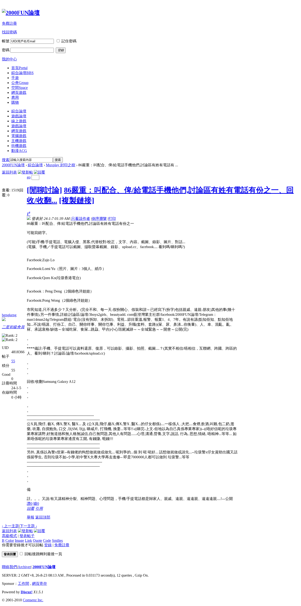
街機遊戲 (18, 146)
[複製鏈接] (76, 200)
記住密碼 (68, 41)
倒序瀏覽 (99, 219)
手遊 (15, 78)
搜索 (5, 160)
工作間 (23, 584)
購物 (15, 102)
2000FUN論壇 (13, 165)
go (29, 177)
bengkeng (9, 315)
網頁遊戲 (18, 93)
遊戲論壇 (18, 116)
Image (19, 541)
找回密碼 (9, 32)
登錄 (48, 545)
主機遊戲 (18, 141)
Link (28, 541)
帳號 (5, 41)
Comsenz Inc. (33, 600)
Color (9, 541)
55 (13, 361)
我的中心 (9, 59)
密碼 (5, 50)
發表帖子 (27, 536)
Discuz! (26, 592)
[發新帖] (25, 172)
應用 (15, 97)
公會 (19, 83)
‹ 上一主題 (10, 526)
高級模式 (9, 536)
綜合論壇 (22, 73)
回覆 (30, 509)
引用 (39, 509)
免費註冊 (9, 23)
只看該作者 (80, 219)
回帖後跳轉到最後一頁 (43, 554)
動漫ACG (19, 151)
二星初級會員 (13, 327)
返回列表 (9, 172)
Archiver (24, 567)
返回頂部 (42, 517)
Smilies (57, 541)
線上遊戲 (18, 121)
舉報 (30, 517)
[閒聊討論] (44, 190)
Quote (37, 541)
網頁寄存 (39, 584)
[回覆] (39, 172)
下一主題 (28, 526)
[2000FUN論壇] (21, 13)
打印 (112, 219)
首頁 (19, 68)
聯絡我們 (9, 567)
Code (47, 541)
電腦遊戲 (18, 136)
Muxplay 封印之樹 (60, 165)
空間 (19, 88)
